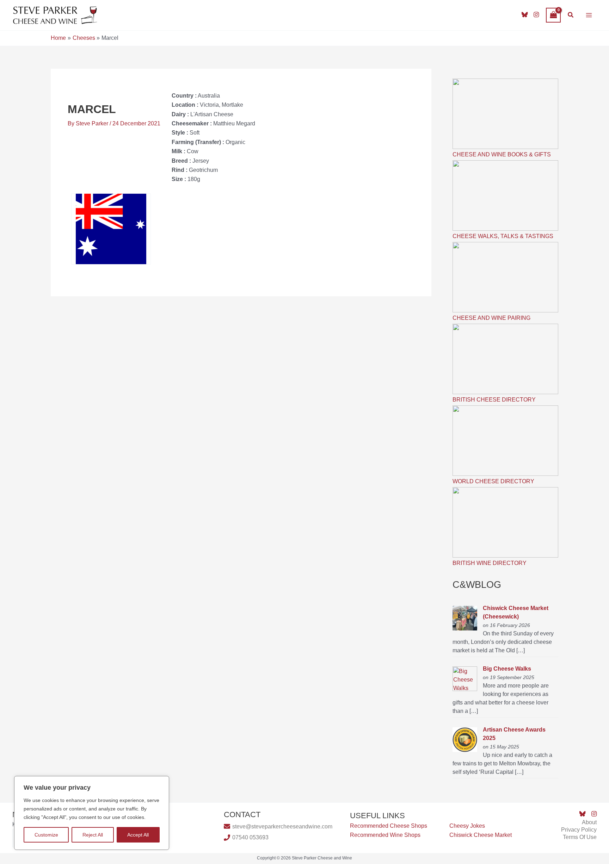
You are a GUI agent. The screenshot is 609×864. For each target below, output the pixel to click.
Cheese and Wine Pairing (491, 318)
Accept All (138, 835)
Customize (46, 835)
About (589, 822)
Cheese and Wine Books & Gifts (502, 154)
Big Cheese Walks (507, 669)
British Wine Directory (490, 563)
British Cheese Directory (494, 400)
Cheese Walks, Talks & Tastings (503, 236)
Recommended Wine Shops (385, 835)
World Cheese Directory (493, 481)
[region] (91, 813)
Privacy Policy (579, 830)
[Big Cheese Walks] (465, 678)
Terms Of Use (580, 837)
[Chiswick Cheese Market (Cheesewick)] (465, 618)
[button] (571, 15)
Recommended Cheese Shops (388, 826)
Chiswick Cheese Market (480, 835)
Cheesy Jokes (467, 826)
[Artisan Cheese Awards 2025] (465, 739)
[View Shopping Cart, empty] (553, 15)
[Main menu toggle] (589, 15)
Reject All (92, 835)
